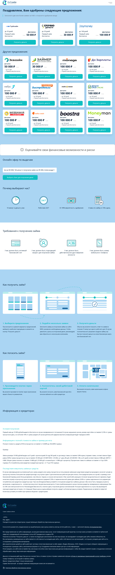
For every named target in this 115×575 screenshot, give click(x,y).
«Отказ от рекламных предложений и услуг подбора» (88, 556)
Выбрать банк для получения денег (20, 177)
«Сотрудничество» (95, 527)
